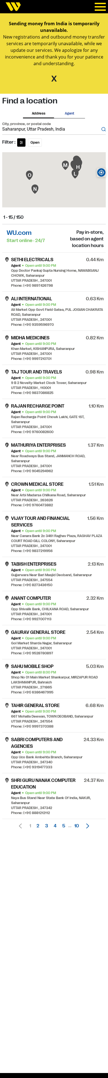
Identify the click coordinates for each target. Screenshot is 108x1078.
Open (34, 142)
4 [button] (55, 825)
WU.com (19, 232)
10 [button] (76, 825)
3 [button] (46, 825)
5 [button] (63, 825)
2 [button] (38, 825)
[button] (86, 826)
